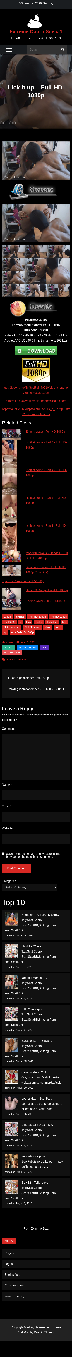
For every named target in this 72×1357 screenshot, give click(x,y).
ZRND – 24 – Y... (32, 946)
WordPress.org (14, 1296)
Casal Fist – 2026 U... (35, 1072)
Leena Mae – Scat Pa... (36, 1098)
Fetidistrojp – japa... (34, 1156)
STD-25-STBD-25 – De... (37, 1124)
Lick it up (52, 621)
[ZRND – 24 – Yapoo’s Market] (11, 951)
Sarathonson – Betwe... (36, 1040)
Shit (64, 621)
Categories (9, 881)
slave (48, 627)
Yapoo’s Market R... (34, 977)
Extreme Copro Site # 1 (36, 31)
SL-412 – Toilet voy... (35, 1182)
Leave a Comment (16, 659)
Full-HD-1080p (37, 616)
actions (20, 616)
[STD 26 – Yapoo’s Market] (11, 1014)
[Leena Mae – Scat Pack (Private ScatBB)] (11, 1103)
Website (7, 828)
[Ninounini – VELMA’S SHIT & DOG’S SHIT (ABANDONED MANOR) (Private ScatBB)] (11, 919)
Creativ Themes (44, 1332)
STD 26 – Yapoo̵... (33, 1009)
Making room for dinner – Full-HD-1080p (35, 689)
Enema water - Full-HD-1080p (45, 431)
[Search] (62, 49)
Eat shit (8, 647)
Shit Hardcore (12, 627)
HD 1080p (9, 621)
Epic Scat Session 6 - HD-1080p (23, 581)
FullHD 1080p (59, 616)
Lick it (39, 621)
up (5, 632)
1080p (7, 616)
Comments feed (15, 1285)
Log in (9, 1264)
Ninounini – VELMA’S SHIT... (40, 914)
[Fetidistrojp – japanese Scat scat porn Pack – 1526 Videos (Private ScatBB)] (11, 1161)
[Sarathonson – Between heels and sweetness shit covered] (11, 1045)
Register (10, 1253)
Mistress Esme (27, 647)
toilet (58, 627)
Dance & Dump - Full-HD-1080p (47, 590)
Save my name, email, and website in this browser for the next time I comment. (33, 855)
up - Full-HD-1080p (22, 632)
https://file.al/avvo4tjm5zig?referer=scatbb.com (36, 400)
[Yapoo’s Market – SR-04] (11, 982)
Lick (28, 621)
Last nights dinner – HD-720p (30, 678)
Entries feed (12, 1274)
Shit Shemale (32, 627)
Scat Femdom (12, 652)
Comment (9, 728)
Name (7, 784)
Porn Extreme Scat (36, 1228)
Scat (44, 647)
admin (9, 642)
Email (6, 806)
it (20, 621)
